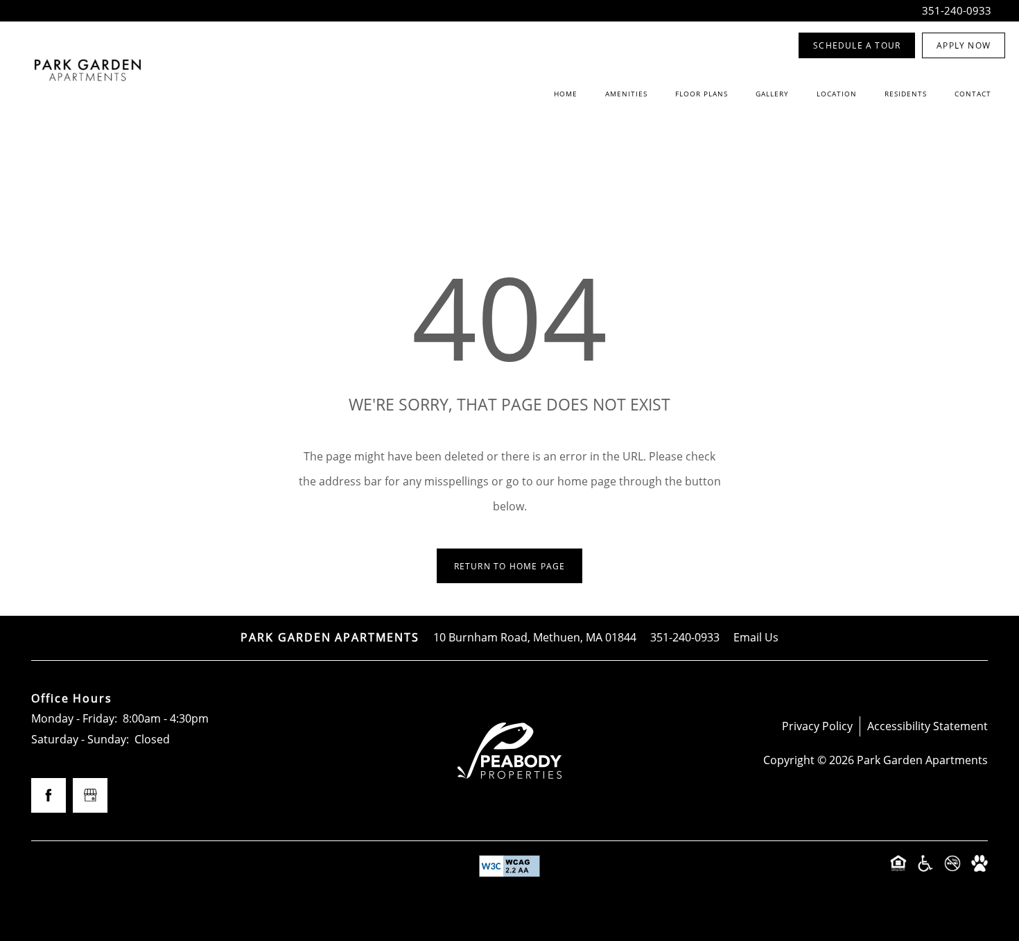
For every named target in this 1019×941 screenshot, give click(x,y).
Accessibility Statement (927, 726)
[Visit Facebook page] (48, 795)
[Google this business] (90, 795)
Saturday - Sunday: (80, 739)
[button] (857, 45)
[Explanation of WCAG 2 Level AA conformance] (509, 866)
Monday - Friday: (74, 718)
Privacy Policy (817, 726)
